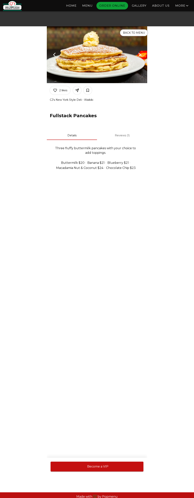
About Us (161, 5)
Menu (87, 5)
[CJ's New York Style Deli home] (20, 6)
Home (71, 5)
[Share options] (77, 90)
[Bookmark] (88, 90)
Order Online (112, 5)
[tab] (72, 135)
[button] (182, 5)
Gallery (139, 5)
